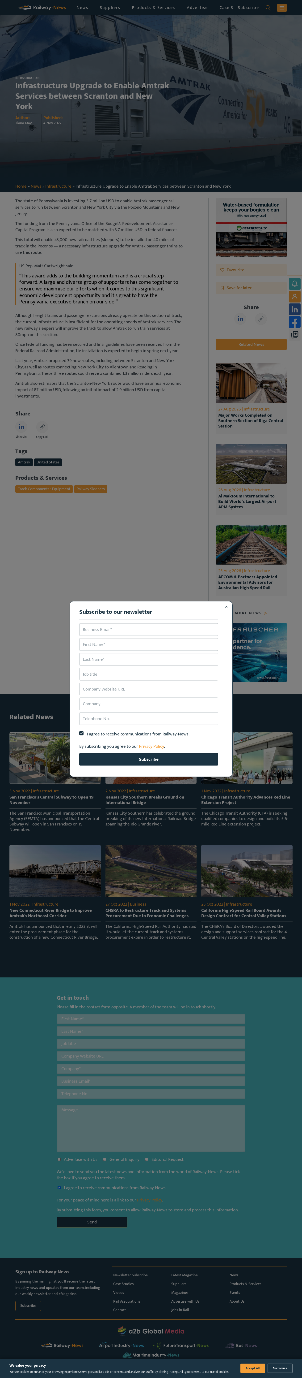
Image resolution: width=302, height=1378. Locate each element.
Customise (280, 1368)
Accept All (253, 1368)
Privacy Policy (151, 746)
